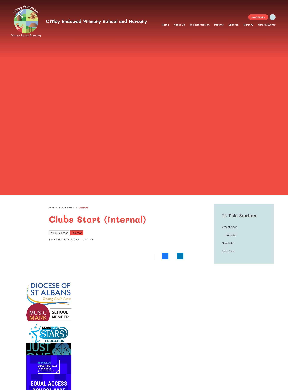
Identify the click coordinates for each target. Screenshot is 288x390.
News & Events (66, 207)
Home (51, 207)
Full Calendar (60, 233)
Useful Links (258, 17)
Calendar (83, 207)
